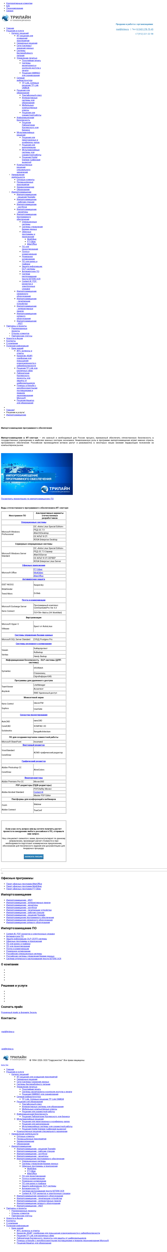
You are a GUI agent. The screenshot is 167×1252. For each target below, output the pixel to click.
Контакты (11, 977)
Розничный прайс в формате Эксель (19, 1012)
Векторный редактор (34, 745)
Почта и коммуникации (33, 600)
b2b (8, 6)
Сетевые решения (15, 1001)
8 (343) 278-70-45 (144, 29)
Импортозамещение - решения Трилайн (25, 915)
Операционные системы (33, 522)
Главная (10, 410)
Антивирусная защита (33, 579)
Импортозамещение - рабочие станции (25, 912)
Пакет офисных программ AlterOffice (24, 884)
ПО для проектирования (18, 946)
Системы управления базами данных (34, 635)
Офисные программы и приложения (24, 941)
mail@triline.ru (122, 29)
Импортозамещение (16, 415)
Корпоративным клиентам (19, 3)
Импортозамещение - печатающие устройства (29, 910)
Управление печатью (16, 996)
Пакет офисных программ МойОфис (24, 886)
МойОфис (38, 572)
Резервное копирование (18, 951)
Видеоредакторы (34, 778)
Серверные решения (16, 991)
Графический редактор (34, 761)
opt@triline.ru (7, 1049)
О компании (12, 970)
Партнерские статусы (16, 975)
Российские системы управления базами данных (30, 956)
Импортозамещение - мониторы (22, 905)
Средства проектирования (33, 715)
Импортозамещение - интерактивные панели (28, 902)
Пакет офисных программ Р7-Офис (23, 889)
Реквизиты (11, 980)
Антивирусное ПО (15, 936)
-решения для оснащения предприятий (28, 994)
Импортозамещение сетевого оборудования (28, 922)
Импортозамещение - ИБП (19, 900)
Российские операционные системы (24, 953)
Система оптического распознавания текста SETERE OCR (33, 958)
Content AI (38, 792)
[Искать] (2, 873)
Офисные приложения (33, 565)
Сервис (9, 11)
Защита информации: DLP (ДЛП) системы (26, 939)
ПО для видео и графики (18, 944)
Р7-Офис (38, 569)
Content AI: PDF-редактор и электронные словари (30, 934)
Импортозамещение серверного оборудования (29, 920)
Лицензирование (14, 8)
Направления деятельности (19, 972)
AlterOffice (38, 576)
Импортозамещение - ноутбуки (21, 907)
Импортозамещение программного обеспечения (30, 917)
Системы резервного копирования (34, 643)
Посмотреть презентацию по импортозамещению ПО (27, 499)
